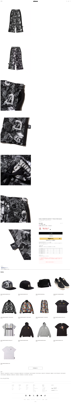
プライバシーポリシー (33, 399)
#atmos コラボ (43, 373)
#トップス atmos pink (26, 373)
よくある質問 (43, 388)
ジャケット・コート (21, 382)
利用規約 (25, 399)
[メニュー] (1, 1)
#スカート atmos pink (63, 373)
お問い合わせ (43, 389)
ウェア (17, 382)
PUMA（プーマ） (15, 382)
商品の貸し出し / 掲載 (44, 390)
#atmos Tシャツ (2, 373)
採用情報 (46, 399)
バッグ (19, 387)
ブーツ (12, 387)
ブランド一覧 (34, 391)
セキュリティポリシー (38, 399)
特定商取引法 (28, 399)
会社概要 (43, 399)
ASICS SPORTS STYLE (35, 388)
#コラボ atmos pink (48, 373)
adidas (33, 387)
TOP (12, 382)
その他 (12, 389)
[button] (51, 239)
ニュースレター (43, 387)
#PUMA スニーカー (21, 373)
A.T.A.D (26, 389)
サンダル (13, 388)
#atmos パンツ (12, 373)
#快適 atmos (52, 373)
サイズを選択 (50, 233)
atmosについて (43, 391)
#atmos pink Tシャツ (7, 373)
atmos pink (27, 387)
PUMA (33, 389)
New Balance (34, 390)
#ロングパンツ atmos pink (32, 373)
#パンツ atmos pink (17, 373)
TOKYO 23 (27, 388)
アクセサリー (20, 388)
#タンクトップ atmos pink (57, 373)
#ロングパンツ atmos (38, 373)
